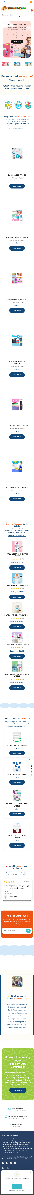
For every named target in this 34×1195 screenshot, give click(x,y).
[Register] (28, 931)
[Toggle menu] (3, 11)
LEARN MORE (18, 1090)
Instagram (7, 1163)
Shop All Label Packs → (17, 128)
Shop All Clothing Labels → (17, 726)
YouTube (15, 1163)
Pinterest (11, 1163)
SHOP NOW (17, 41)
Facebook (3, 1163)
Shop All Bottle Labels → (17, 535)
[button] (31, 768)
